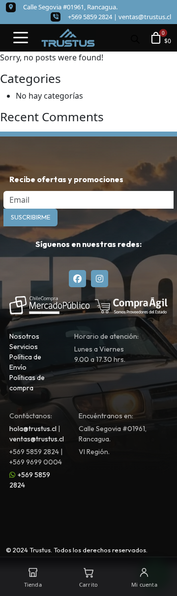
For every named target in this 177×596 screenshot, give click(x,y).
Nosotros (24, 336)
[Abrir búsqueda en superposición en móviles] (135, 38)
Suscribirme (30, 217)
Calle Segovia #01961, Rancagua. (70, 6)
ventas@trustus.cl (144, 16)
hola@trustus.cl (33, 428)
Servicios (23, 346)
